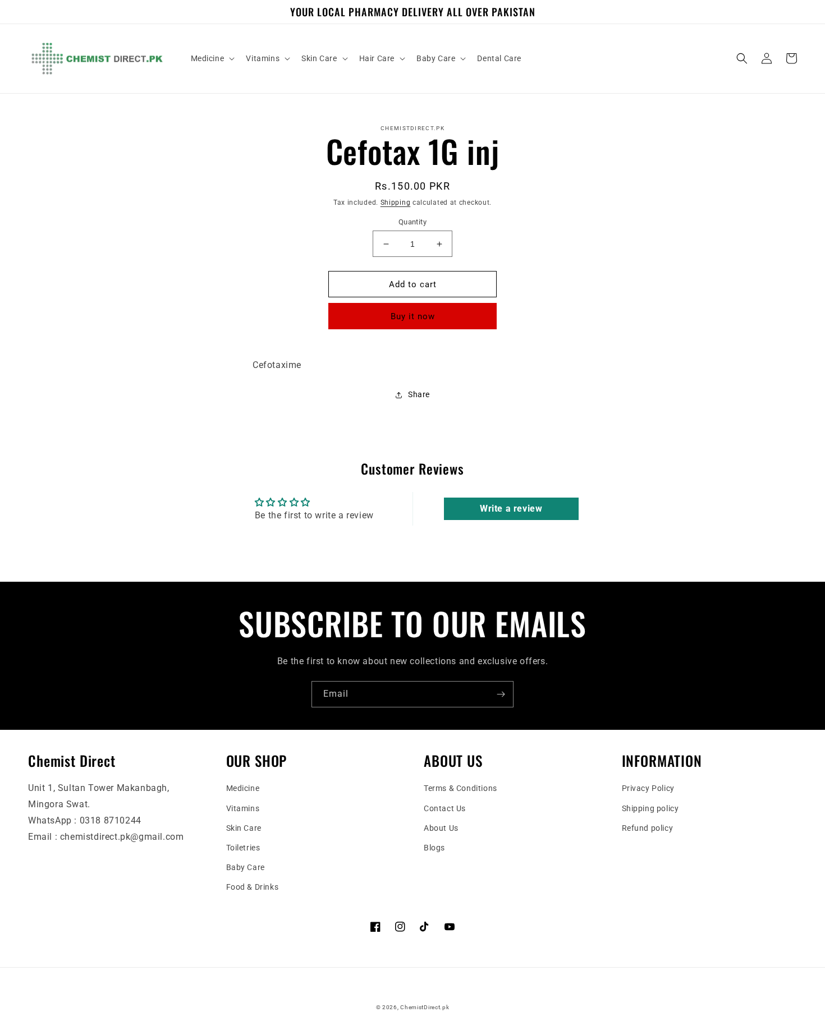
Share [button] (419, 394)
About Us (441, 828)
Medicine (243, 788)
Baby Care (245, 867)
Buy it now (413, 316)
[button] (212, 58)
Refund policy (647, 828)
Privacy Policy (648, 788)
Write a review (511, 508)
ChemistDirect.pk (424, 1007)
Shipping (396, 202)
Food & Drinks (252, 886)
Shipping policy (650, 808)
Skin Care (244, 828)
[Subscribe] (500, 694)
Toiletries (243, 847)
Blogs (434, 847)
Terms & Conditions (460, 788)
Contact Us (445, 808)
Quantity (412, 222)
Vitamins (243, 808)
